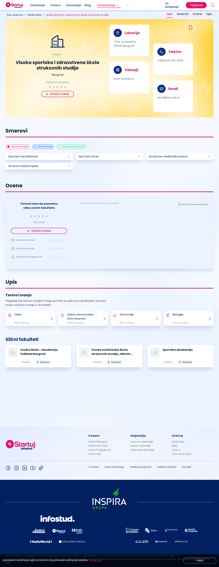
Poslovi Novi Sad (98, 445)
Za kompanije (172, 5)
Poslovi (55, 5)
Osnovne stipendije (141, 441)
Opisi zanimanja (181, 454)
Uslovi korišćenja (114, 467)
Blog (87, 5)
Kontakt (186, 467)
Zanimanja (37, 5)
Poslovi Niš (95, 454)
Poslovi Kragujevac (100, 450)
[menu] (97, 5)
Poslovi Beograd (98, 441)
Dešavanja (178, 441)
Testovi (176, 450)
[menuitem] (40, 5)
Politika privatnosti (140, 467)
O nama (94, 467)
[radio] (50, 87)
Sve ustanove (15, 15)
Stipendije (138, 436)
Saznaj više (95, 560)
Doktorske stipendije (142, 450)
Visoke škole (34, 15)
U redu (200, 560)
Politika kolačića (166, 467)
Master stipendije (140, 445)
